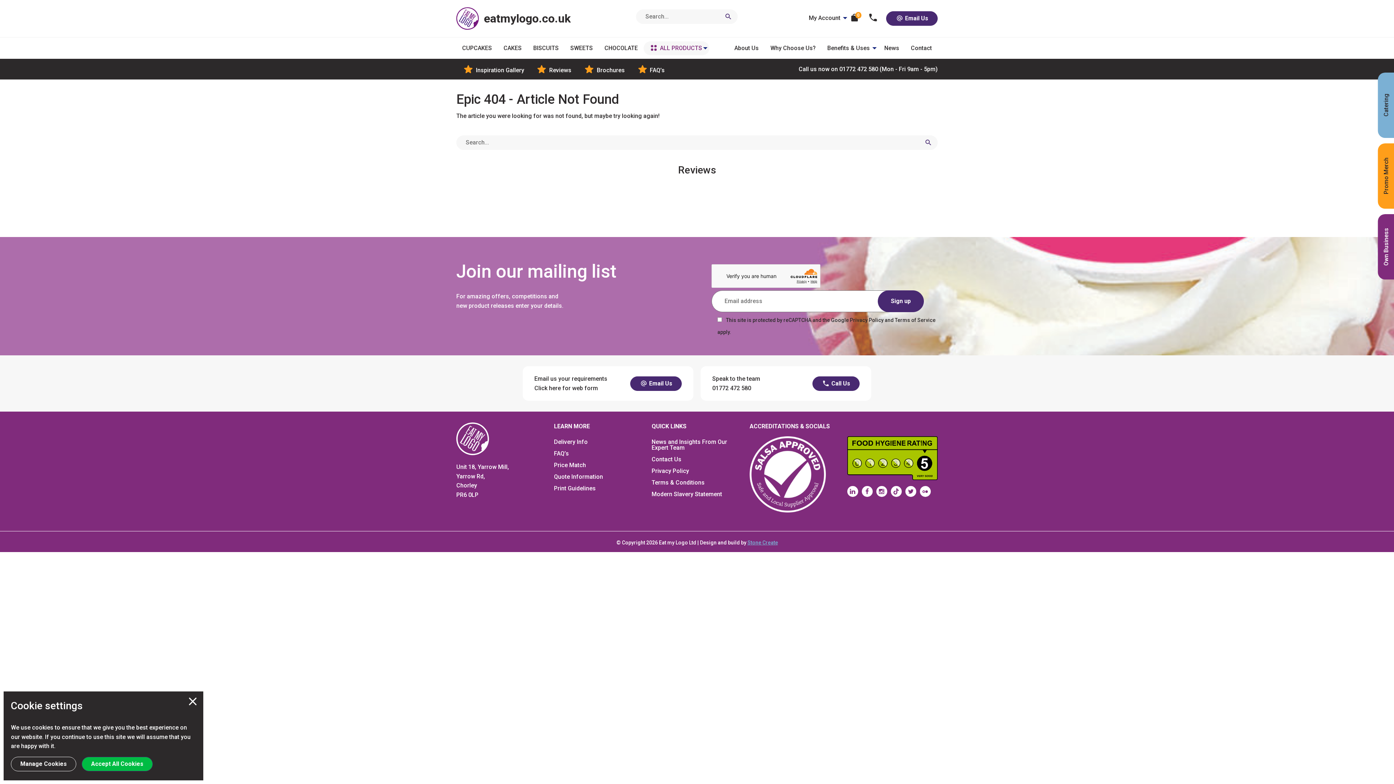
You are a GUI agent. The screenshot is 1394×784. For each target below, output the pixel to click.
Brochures (610, 70)
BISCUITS (546, 48)
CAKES (513, 48)
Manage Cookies (43, 763)
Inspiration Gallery (499, 70)
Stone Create (762, 543)
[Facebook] (867, 491)
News (891, 48)
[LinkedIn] (852, 491)
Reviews (559, 70)
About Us (746, 48)
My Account (824, 18)
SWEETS (581, 48)
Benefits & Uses (848, 48)
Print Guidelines (575, 488)
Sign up (901, 301)
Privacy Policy (670, 470)
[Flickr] (925, 491)
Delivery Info (571, 441)
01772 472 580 (868, 69)
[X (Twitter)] (910, 491)
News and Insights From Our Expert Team (689, 444)
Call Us (840, 383)
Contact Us (666, 459)
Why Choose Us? (793, 48)
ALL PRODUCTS (681, 48)
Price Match (570, 465)
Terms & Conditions (678, 482)
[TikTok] (896, 491)
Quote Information (578, 476)
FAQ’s (656, 70)
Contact (921, 48)
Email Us (916, 18)
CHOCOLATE (621, 48)
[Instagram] (881, 491)
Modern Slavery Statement (687, 494)
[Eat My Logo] (472, 438)
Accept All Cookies (117, 763)
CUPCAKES (477, 48)
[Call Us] (873, 18)
